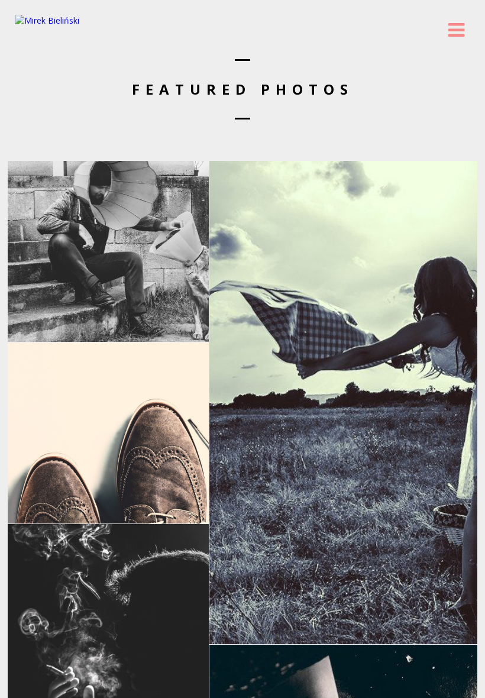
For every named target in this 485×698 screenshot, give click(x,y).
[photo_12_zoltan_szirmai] (108, 251)
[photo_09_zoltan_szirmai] (108, 433)
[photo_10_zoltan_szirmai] (343, 402)
